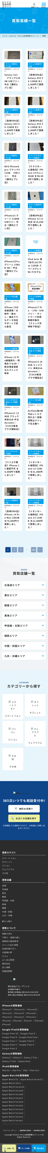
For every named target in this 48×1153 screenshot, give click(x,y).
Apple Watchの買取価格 (15, 1075)
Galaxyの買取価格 (12, 1053)
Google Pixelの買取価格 (15, 1029)
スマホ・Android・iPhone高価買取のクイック (20, 36)
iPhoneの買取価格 (12, 1005)
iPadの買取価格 (10, 1066)
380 (34, 549)
